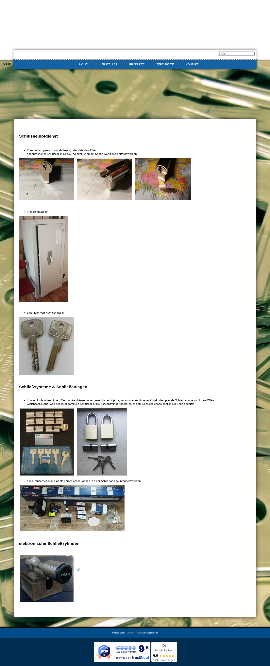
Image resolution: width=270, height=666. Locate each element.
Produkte (136, 64)
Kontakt (192, 64)
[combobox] (236, 54)
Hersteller (108, 64)
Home (83, 64)
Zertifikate (165, 64)
